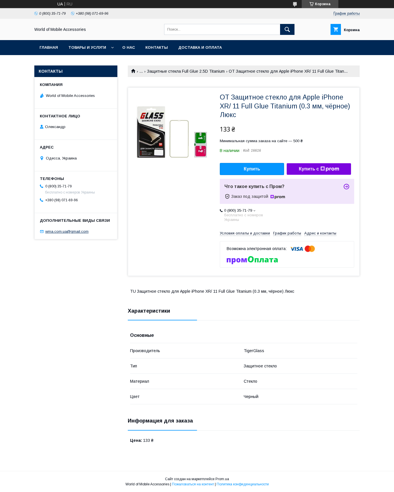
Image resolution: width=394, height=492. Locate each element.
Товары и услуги (87, 47)
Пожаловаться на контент (193, 484)
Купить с (309, 168)
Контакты (156, 47)
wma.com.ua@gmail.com (67, 231)
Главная (49, 47)
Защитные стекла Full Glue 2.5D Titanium (186, 71)
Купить (252, 168)
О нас (128, 47)
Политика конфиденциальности (243, 484)
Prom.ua (222, 479)
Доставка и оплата (200, 47)
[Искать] (287, 29)
